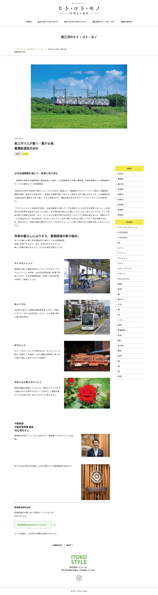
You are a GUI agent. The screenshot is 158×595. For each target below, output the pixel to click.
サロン (121, 263)
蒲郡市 (121, 194)
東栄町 (121, 204)
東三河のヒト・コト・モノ (104, 21)
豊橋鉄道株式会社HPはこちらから (32, 524)
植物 (120, 325)
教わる (121, 299)
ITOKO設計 (123, 232)
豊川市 (121, 184)
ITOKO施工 (123, 238)
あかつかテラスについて (48, 21)
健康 (120, 284)
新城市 (121, 189)
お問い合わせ (126, 21)
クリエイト (123, 258)
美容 (120, 335)
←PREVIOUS (57, 545)
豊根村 (121, 215)
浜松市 (121, 174)
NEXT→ (70, 545)
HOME (29, 21)
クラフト (122, 253)
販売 (120, 356)
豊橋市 (18, 154)
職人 (120, 340)
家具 (120, 289)
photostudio (124, 279)
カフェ (121, 248)
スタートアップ (124, 268)
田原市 (121, 199)
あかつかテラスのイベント (75, 21)
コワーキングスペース (127, 227)
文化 (120, 304)
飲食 (120, 376)
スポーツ (122, 273)
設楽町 (121, 210)
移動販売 (122, 330)
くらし (25, 154)
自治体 (121, 345)
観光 (120, 351)
